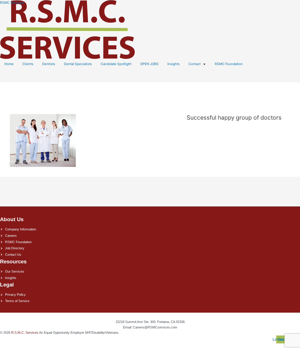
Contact (194, 64)
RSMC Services (12, 2)
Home (9, 64)
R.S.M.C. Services (24, 332)
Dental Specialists (78, 64)
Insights (173, 64)
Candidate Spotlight (116, 64)
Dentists (48, 64)
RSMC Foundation (229, 64)
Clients (27, 64)
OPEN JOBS (149, 64)
